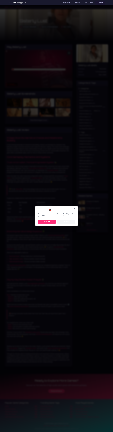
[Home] (17, 2)
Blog (91, 2)
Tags (85, 2)
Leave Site (66, 221)
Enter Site (47, 221)
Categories (77, 2)
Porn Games (66, 2)
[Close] (74, 208)
